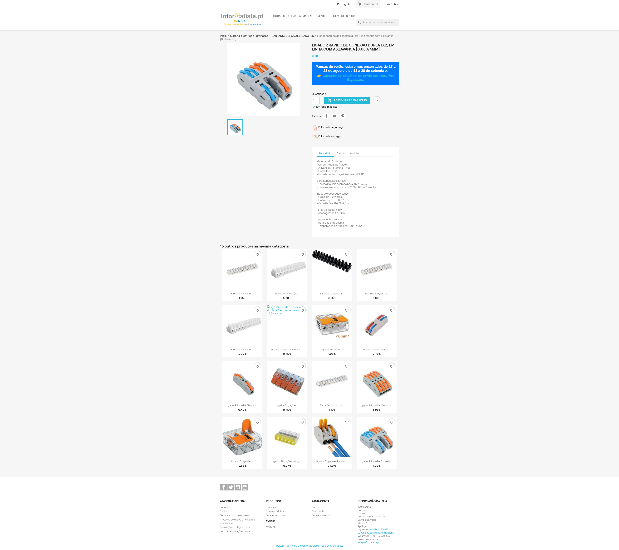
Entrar (315, 507)
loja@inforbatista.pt (369, 542)
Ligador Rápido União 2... (376, 349)
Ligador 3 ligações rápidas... (332, 461)
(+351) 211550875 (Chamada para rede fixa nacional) (376, 531)
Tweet (334, 116)
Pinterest (342, 116)
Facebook (223, 487)
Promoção (271, 507)
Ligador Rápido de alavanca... (287, 349)
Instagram (245, 487)
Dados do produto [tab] (348, 153)
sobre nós (225, 507)
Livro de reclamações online (235, 531)
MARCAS (270, 526)
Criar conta (318, 511)
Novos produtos (275, 511)
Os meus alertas (321, 515)
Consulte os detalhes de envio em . (358, 78)
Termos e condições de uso (235, 515)
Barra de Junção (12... (242, 293)
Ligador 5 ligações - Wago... (287, 461)
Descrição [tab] (325, 153)
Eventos (322, 16)
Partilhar (326, 116)
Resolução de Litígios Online (235, 527)
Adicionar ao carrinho (347, 100)
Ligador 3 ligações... (332, 349)
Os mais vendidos (275, 515)
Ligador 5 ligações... (287, 405)
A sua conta (320, 501)
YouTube (238, 487)
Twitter (230, 487)
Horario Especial (344, 16)
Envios (223, 511)
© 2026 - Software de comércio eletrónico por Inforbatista (309, 545)
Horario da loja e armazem (292, 16)
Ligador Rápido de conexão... (376, 461)
